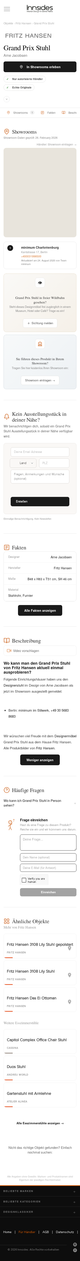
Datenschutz (65, 1232)
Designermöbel (65, 735)
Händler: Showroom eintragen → (56, 144)
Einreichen (48, 892)
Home (7, 1232)
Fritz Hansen (23, 23)
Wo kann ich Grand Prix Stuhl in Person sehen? (40, 802)
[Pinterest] (75, 1250)
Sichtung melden (42, 323)
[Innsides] (40, 9)
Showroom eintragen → (40, 380)
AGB (45, 1232)
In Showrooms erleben (44, 67)
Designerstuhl (14, 685)
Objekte (8, 23)
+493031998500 (31, 256)
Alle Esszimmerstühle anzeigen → (40, 1123)
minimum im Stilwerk (33, 710)
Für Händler (27, 1232)
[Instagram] (75, 1244)
